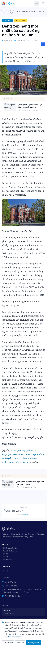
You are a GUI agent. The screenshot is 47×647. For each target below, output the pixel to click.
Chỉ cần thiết (8, 643)
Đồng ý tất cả (33, 643)
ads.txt (5, 557)
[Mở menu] (43, 3)
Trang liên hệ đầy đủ (12, 596)
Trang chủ (4, 12)
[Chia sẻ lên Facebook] (43, 44)
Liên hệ (5, 554)
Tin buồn (6, 571)
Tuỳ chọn (20, 643)
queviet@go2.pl (10, 582)
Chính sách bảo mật (10, 548)
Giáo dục (12, 12)
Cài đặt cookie (8, 560)
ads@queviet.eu (26, 514)
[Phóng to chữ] (36, 3)
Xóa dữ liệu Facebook (10, 551)
